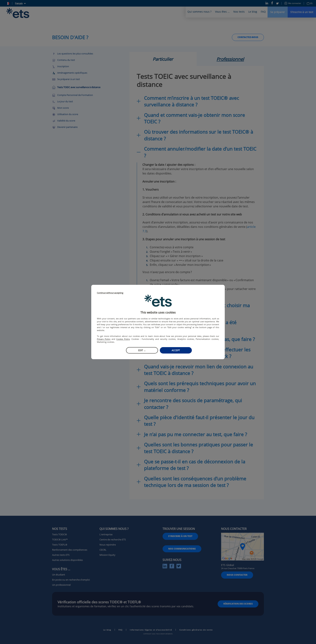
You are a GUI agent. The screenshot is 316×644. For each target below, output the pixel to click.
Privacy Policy (103, 339)
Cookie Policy (123, 339)
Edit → (142, 350)
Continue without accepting (110, 293)
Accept (176, 350)
